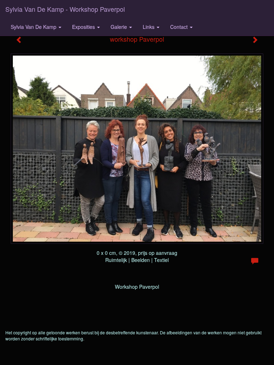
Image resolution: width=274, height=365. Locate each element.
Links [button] (149, 26)
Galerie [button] (119, 26)
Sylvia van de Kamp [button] (34, 26)
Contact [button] (179, 26)
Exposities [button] (84, 26)
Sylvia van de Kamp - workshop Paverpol (65, 9)
